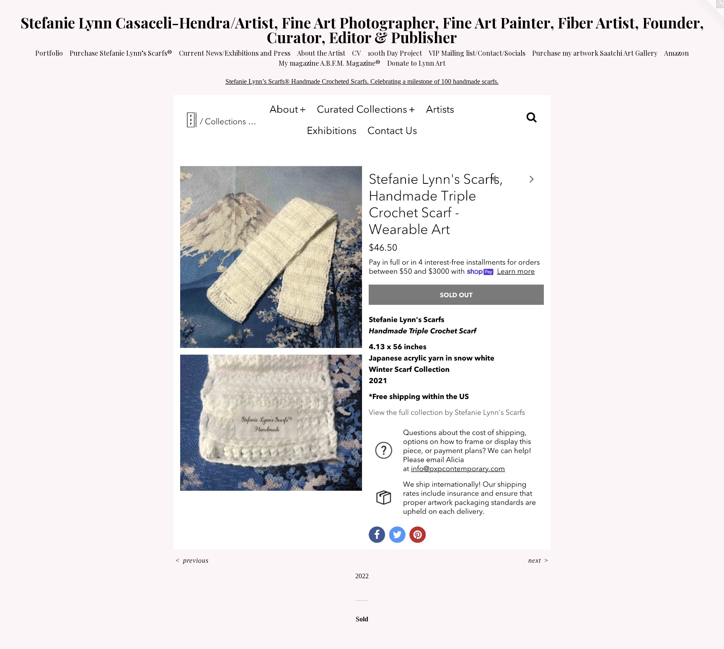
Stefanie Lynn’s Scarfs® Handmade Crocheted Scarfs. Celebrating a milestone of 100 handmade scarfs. (362, 81)
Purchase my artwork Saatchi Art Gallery (594, 53)
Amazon (676, 53)
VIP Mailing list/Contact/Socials (477, 53)
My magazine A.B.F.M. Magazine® (329, 63)
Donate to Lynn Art (416, 63)
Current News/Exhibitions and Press (234, 53)
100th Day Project (394, 53)
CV (356, 53)
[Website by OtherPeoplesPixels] (707, 16)
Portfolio (49, 53)
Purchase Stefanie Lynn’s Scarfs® (121, 53)
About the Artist (321, 53)
